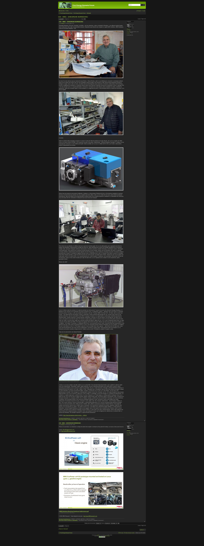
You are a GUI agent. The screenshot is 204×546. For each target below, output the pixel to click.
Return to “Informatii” (63, 528)
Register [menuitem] (139, 10)
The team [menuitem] (122, 532)
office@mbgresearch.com (68, 429)
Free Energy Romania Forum (66, 532)
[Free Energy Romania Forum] (66, 5)
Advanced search (144, 5)
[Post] (59, 23)
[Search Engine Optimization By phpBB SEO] (102, 537)
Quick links (62, 10)
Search (141, 5)
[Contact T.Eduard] (130, 33)
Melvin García (107, 535)
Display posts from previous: (90, 523)
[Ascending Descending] (114, 523)
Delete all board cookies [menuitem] (130, 532)
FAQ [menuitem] (67, 10)
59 (129, 30)
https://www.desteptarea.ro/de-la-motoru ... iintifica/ (75, 415)
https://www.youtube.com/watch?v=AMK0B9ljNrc (68, 419)
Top (144, 420)
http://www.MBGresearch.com (68, 431)
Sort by (103, 523)
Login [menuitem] (144, 10)
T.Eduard (62, 23)
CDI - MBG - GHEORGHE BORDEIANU (73, 17)
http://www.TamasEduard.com (65, 418)
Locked (60, 19)
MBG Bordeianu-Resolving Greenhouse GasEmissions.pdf (74, 511)
